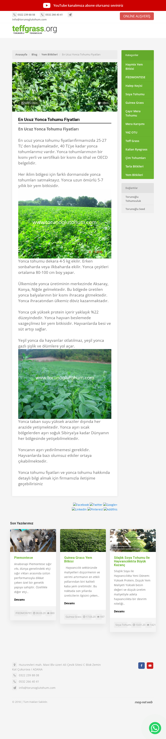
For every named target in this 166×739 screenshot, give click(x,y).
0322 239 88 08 (26, 14)
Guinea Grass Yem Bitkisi (78, 559)
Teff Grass (132, 141)
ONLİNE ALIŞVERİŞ (136, 16)
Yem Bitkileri (50, 54)
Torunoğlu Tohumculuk (133, 199)
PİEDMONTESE (135, 77)
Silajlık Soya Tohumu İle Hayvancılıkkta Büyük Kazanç (132, 561)
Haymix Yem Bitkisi (134, 66)
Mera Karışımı (135, 124)
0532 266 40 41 (54, 14)
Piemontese (23, 558)
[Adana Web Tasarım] (144, 702)
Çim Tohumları (136, 158)
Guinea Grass (135, 103)
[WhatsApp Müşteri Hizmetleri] (155, 728)
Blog (34, 54)
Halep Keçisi (134, 86)
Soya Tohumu (135, 94)
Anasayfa (21, 54)
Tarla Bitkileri (135, 166)
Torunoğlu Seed (135, 209)
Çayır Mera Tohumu (133, 113)
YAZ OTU (131, 132)
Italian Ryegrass (136, 149)
